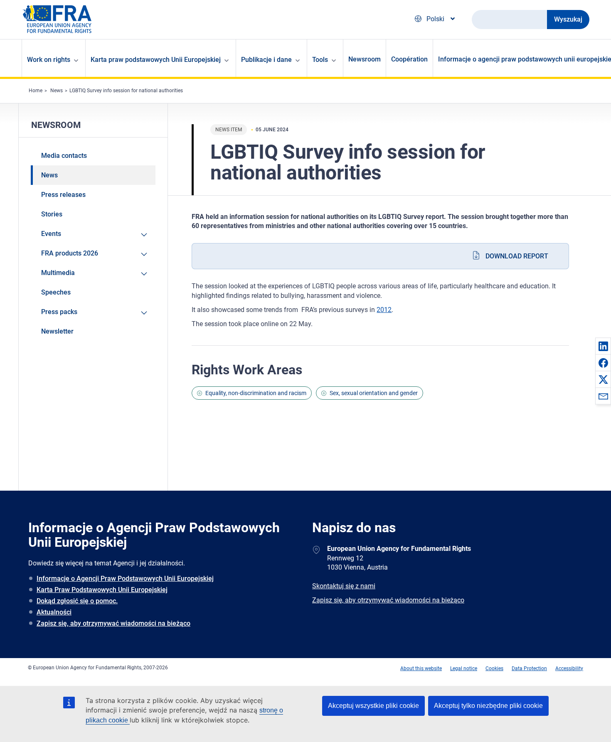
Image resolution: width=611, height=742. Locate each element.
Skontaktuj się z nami (343, 586)
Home (35, 90)
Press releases (63, 195)
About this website (421, 668)
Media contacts (64, 156)
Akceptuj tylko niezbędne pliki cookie (488, 705)
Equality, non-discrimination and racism (255, 393)
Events (51, 234)
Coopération (409, 59)
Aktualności (54, 612)
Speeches (56, 292)
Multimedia (58, 273)
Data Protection (529, 668)
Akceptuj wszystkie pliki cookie (373, 705)
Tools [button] (320, 60)
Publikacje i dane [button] (266, 60)
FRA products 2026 (69, 253)
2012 (384, 310)
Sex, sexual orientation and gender (374, 393)
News (56, 90)
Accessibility (569, 668)
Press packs (59, 312)
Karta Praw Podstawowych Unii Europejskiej (102, 590)
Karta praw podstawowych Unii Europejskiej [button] (156, 60)
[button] (603, 346)
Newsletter (57, 331)
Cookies (494, 668)
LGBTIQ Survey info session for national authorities (126, 90)
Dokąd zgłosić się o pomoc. (77, 601)
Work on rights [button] (48, 60)
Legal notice (463, 668)
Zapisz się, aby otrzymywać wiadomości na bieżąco (113, 623)
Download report (516, 256)
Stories (51, 214)
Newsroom (364, 59)
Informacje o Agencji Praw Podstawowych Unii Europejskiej (125, 578)
